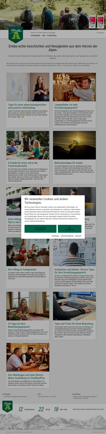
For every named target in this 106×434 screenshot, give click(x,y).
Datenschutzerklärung (67, 236)
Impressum (78, 236)
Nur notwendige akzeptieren (40, 229)
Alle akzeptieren (69, 229)
